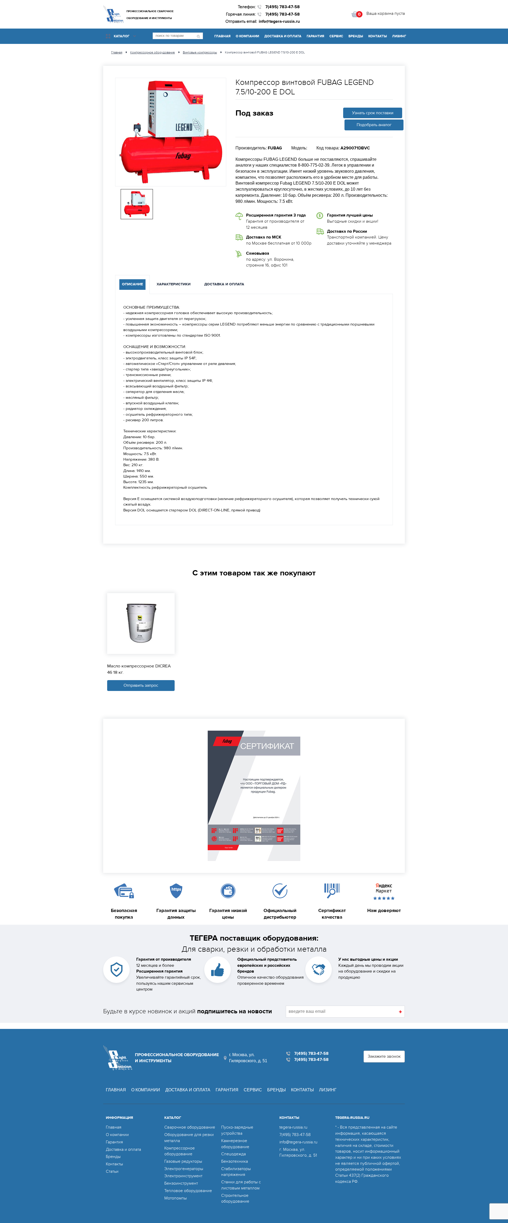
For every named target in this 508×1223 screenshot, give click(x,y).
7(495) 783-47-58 (282, 7)
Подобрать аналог (374, 124)
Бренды (355, 36)
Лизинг (399, 36)
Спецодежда (233, 1154)
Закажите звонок (384, 1056)
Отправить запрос (141, 685)
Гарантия (315, 36)
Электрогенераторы (183, 1168)
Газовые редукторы (183, 1161)
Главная (222, 36)
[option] (170, 132)
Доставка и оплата (282, 36)
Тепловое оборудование (188, 1190)
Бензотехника (234, 1161)
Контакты (377, 36)
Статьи (112, 1171)
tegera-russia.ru (293, 1127)
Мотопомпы (175, 1198)
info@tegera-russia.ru (279, 21)
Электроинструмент (183, 1176)
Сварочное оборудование (189, 1127)
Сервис (336, 36)
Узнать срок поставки (372, 113)
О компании (247, 36)
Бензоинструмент (181, 1183)
